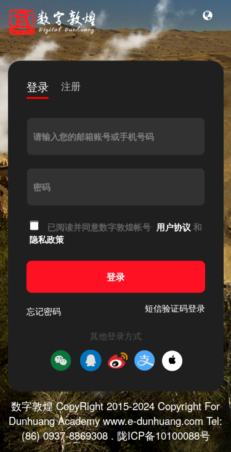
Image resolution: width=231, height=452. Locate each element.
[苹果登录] (172, 360)
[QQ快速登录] (90, 361)
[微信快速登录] (61, 361)
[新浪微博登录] (118, 361)
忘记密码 (43, 311)
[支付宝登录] (144, 361)
